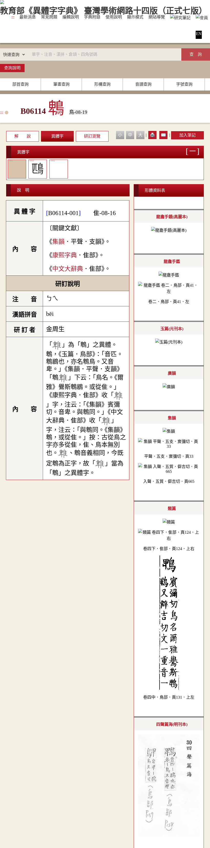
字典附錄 (92, 17)
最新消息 (27, 17)
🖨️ (152, 135)
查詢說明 (12, 68)
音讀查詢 (143, 84)
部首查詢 (20, 84)
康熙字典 (64, 255)
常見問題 (49, 17)
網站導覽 (157, 17)
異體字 (57, 136)
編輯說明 (70, 17)
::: (12, 17)
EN (199, 33)
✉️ (163, 135)
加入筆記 (187, 135)
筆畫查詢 (61, 84)
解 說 (22, 136)
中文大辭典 (67, 268)
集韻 (58, 241)
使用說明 (114, 17)
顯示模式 (135, 17)
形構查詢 (102, 84)
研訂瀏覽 (92, 136)
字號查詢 (184, 84)
